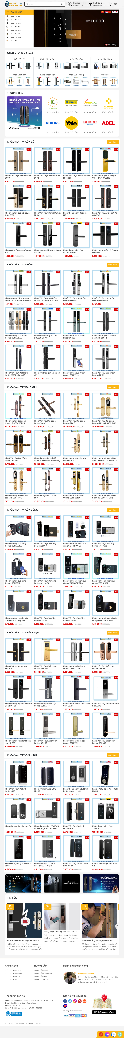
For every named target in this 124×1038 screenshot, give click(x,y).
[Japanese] (116, 11)
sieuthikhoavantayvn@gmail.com (23, 1003)
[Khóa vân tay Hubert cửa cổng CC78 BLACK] (105, 566)
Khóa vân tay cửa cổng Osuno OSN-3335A (15, 544)
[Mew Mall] (23, 883)
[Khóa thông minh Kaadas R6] (18, 811)
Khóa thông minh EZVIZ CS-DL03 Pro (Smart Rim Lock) (46, 827)
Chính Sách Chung (12, 979)
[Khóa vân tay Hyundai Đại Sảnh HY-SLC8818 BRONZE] (105, 443)
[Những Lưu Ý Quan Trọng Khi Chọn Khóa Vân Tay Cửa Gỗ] (99, 920)
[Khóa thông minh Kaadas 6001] (47, 480)
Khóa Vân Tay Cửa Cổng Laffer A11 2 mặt (45, 582)
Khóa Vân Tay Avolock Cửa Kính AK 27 (75, 864)
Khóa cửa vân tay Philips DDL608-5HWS (45, 336)
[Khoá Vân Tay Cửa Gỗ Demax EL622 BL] (76, 160)
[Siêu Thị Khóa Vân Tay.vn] (13, 4)
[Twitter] (70, 1001)
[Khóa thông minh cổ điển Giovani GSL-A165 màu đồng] (47, 443)
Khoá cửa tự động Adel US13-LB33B (105, 790)
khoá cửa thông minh (58, 938)
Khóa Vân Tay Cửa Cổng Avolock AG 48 (45, 619)
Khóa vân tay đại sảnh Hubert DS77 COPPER (15, 422)
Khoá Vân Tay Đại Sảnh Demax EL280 (16, 459)
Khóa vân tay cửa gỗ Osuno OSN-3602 (18, 214)
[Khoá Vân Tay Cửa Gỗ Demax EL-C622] (47, 198)
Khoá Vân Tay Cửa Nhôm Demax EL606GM (103, 299)
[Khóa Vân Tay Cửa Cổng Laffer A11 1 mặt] (105, 528)
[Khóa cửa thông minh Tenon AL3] (47, 358)
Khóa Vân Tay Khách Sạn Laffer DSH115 (45, 742)
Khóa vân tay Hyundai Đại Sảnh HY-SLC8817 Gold (104, 496)
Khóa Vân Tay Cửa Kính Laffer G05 (15, 790)
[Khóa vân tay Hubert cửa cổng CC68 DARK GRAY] (76, 566)
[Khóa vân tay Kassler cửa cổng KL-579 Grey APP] (18, 603)
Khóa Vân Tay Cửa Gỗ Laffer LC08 (18, 176)
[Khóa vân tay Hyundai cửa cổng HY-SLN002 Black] (105, 603)
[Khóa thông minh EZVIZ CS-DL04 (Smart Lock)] (76, 774)
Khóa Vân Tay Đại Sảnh (22, 387)
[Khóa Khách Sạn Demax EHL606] (18, 651)
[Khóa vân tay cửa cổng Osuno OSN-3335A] (18, 528)
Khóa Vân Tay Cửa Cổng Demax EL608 (45, 544)
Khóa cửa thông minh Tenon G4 (105, 864)
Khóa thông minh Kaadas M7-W (75, 214)
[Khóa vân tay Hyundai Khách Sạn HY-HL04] (18, 688)
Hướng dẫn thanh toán (43, 973)
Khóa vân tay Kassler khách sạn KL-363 (18, 742)
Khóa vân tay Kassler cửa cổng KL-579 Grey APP (16, 619)
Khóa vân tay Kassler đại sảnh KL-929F (74, 459)
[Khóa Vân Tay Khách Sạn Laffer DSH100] (47, 651)
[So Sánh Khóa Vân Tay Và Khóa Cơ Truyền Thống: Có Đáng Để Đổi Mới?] (24, 920)
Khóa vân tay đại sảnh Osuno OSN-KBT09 (73, 496)
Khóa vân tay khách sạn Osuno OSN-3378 (45, 704)
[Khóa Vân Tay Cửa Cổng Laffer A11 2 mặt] (47, 566)
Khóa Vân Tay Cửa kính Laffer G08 (73, 827)
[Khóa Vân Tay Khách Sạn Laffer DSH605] (105, 726)
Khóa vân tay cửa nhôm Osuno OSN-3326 (74, 374)
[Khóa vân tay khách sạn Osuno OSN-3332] (76, 726)
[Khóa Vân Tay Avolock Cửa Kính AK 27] (76, 848)
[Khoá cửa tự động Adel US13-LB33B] (105, 774)
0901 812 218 (16, 1005)
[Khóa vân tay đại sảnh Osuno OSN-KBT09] (76, 480)
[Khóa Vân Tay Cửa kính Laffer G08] (76, 811)
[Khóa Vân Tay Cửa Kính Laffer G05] (18, 774)
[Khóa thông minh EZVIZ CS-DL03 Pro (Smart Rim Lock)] (47, 811)
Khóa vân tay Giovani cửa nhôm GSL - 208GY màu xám (18, 299)
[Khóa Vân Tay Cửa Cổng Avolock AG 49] (76, 603)
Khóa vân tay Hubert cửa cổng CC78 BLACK (103, 582)
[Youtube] (80, 1001)
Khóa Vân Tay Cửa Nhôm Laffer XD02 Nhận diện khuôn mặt (16, 374)
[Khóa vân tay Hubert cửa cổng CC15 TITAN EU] (76, 528)
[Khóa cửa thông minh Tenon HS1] (18, 235)
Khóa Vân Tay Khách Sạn (23, 632)
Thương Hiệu (15, 92)
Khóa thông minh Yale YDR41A (102, 827)
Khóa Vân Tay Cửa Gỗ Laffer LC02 (47, 176)
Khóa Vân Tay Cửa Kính (22, 755)
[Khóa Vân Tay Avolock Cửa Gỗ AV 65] (105, 198)
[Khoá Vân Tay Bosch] (24, 113)
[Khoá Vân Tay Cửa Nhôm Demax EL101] (105, 358)
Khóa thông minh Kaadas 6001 (46, 496)
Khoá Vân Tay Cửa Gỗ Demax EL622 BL (76, 176)
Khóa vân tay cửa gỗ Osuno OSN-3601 (105, 251)
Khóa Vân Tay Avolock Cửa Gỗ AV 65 (104, 214)
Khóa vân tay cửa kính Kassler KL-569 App (44, 864)
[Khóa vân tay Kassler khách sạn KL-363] (18, 726)
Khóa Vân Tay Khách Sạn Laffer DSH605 (103, 742)
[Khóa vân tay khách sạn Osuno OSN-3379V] (76, 651)
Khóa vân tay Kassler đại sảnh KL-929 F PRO (16, 496)
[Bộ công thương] (13, 1014)
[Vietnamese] (102, 11)
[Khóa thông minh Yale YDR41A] (105, 811)
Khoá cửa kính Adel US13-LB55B (45, 790)
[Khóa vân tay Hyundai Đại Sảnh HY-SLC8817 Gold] (105, 480)
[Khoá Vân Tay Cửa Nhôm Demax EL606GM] (105, 283)
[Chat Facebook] (107, 1034)
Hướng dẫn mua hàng (42, 970)
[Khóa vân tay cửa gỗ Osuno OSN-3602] (18, 198)
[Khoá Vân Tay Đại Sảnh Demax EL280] (18, 443)
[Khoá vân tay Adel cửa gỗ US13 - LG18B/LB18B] (105, 160)
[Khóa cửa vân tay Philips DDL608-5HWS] (47, 320)
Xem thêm (113, 142)
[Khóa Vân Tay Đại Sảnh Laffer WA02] (47, 406)
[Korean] (113, 11)
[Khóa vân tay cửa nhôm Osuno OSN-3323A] (18, 320)
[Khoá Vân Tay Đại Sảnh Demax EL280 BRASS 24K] (105, 406)
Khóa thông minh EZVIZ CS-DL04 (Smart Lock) (76, 790)
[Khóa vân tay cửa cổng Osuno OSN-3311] (18, 566)
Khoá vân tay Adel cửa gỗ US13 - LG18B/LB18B (104, 176)
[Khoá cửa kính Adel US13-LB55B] (47, 774)
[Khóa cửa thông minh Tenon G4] (105, 848)
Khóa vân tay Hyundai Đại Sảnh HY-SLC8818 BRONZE (104, 459)
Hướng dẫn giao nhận (42, 976)
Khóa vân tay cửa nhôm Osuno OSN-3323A (16, 336)
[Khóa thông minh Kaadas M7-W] (76, 198)
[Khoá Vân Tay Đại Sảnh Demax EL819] (76, 406)
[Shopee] (84, 1001)
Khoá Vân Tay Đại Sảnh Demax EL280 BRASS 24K (104, 422)
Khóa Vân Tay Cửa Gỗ (20, 141)
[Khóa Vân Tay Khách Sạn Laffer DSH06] (105, 651)
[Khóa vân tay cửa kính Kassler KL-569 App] (47, 848)
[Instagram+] (75, 1001)
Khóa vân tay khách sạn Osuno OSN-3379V (74, 667)
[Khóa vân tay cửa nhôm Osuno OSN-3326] (76, 358)
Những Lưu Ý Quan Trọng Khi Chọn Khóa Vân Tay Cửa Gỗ (97, 940)
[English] (106, 11)
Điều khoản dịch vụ (41, 979)
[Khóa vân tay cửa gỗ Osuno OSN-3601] (105, 235)
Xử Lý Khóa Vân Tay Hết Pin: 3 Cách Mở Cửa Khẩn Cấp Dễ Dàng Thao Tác (61, 932)
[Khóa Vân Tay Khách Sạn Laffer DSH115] (47, 726)
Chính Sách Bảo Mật (13, 970)
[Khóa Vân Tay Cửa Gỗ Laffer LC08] (18, 160)
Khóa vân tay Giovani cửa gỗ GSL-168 (47, 251)
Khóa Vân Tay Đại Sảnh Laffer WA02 (45, 422)
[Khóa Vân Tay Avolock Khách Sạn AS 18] (105, 688)
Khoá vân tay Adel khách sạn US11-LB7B (76, 704)
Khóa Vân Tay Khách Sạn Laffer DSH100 (45, 667)
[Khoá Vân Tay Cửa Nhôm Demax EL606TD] (76, 283)
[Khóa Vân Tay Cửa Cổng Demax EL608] (47, 528)
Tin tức (12, 897)
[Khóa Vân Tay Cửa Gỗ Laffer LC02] (47, 160)
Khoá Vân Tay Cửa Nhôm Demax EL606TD (74, 299)
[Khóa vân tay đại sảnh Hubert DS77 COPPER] (18, 406)
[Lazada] (65, 1006)
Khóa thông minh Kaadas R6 (18, 826)
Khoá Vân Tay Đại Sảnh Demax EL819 (74, 422)
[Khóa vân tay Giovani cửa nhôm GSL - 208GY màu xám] (18, 283)
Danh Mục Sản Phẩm (20, 53)
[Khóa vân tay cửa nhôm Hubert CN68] (76, 320)
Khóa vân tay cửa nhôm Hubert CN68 (74, 336)
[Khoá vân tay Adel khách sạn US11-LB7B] (76, 688)
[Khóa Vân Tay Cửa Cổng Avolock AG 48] (47, 603)
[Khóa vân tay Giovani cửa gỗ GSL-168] (47, 235)
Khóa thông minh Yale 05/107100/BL (73, 251)
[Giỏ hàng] (116, 4)
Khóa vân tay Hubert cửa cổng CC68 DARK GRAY (74, 582)
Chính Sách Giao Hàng (13, 973)
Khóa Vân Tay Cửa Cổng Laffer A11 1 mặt (103, 544)
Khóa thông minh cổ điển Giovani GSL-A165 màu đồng (47, 459)
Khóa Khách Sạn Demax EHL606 (16, 667)
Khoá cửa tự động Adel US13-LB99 (18, 864)
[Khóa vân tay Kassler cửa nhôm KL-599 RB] (105, 320)
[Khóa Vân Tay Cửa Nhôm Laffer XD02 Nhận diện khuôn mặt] (18, 358)
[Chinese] (109, 11)
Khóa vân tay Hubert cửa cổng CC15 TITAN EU (74, 544)
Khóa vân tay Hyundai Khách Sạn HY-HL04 (18, 704)
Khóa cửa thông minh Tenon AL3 (47, 374)
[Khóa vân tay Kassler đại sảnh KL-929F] (76, 443)
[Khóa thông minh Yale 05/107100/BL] (76, 235)
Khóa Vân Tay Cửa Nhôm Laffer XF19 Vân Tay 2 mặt (46, 299)
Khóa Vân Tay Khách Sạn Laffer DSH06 (103, 667)
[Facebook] (65, 1001)
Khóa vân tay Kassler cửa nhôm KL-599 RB (104, 336)
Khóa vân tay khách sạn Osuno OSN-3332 (74, 742)
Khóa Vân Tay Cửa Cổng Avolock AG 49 (74, 619)
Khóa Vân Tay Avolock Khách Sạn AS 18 (105, 704)
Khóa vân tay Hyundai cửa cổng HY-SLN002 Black (104, 619)
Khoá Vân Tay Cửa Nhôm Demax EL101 (103, 374)
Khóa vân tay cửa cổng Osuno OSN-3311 (15, 582)
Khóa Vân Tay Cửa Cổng (22, 509)
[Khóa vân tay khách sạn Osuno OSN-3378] (47, 688)
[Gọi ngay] (101, 1034)
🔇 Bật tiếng (110, 44)
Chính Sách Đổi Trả (12, 976)
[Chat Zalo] (113, 1034)
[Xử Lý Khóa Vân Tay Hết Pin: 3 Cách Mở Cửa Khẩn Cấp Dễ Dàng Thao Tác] (62, 916)
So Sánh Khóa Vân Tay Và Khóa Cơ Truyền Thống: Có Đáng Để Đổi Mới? (23, 940)
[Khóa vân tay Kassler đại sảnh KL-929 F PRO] (18, 480)
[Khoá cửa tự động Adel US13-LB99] (18, 848)
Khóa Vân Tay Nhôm (20, 264)
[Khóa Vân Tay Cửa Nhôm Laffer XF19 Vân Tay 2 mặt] (47, 283)
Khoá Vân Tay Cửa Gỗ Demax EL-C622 (47, 214)
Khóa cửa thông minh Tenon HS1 (18, 251)
